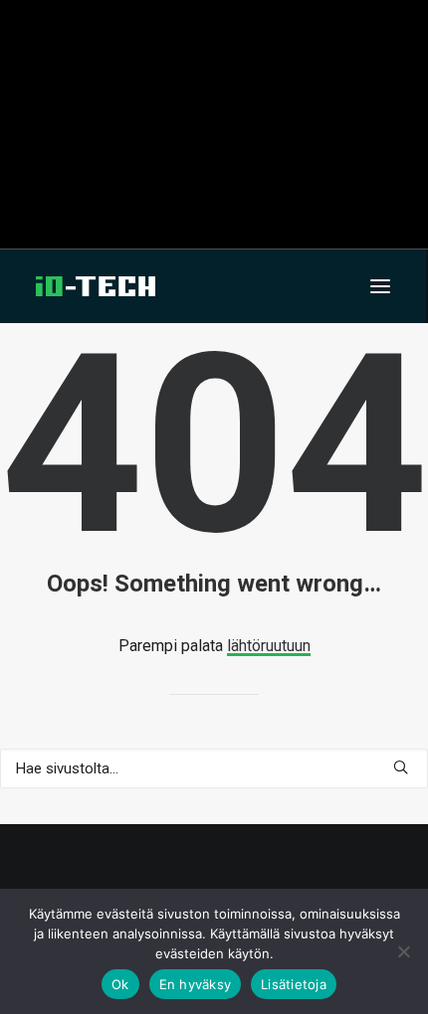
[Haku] (214, 768)
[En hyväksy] (403, 951)
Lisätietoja (293, 984)
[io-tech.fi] (95, 286)
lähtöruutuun (269, 645)
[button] (380, 286)
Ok (120, 984)
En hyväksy (195, 984)
